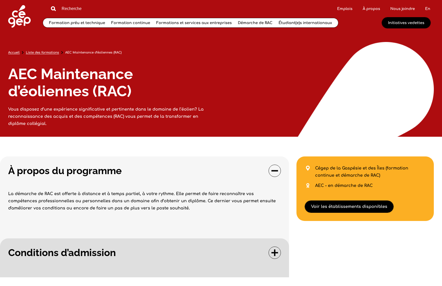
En (427, 8)
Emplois (344, 8)
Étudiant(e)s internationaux (305, 23)
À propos (371, 8)
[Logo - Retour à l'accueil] (19, 17)
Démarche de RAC (255, 23)
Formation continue (130, 23)
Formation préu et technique (77, 23)
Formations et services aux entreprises (194, 23)
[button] (144, 170)
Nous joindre (402, 8)
